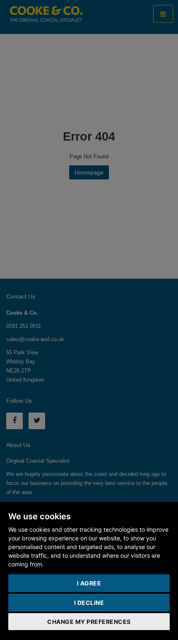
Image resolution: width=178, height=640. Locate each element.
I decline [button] (89, 602)
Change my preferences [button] (89, 621)
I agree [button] (89, 583)
